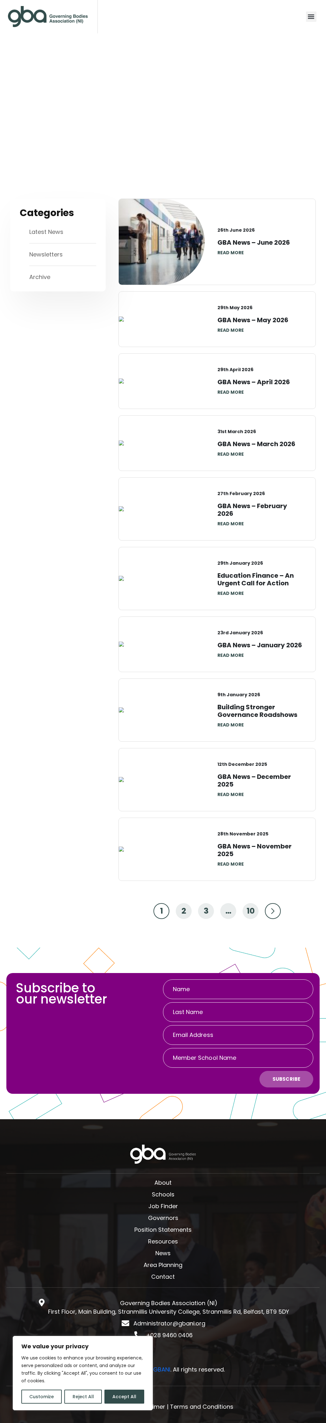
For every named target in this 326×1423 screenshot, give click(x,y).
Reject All (83, 1396)
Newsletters (46, 254)
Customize (41, 1396)
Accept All (124, 1396)
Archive (39, 277)
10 (251, 910)
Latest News (46, 232)
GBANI (161, 1369)
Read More (230, 252)
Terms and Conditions (201, 1407)
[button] (311, 16)
